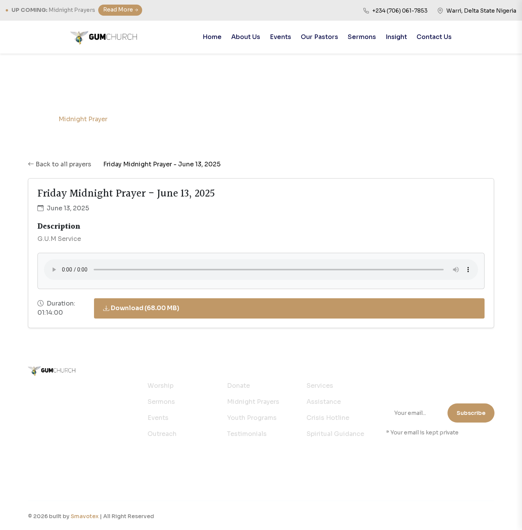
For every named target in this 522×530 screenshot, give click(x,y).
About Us (245, 37)
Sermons (362, 37)
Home (212, 37)
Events (280, 37)
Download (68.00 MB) (145, 308)
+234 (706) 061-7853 (70, 391)
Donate (238, 386)
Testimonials (247, 434)
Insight (396, 37)
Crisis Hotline (327, 418)
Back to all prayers (63, 164)
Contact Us (434, 37)
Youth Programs (252, 418)
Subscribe (471, 413)
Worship (160, 386)
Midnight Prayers (253, 402)
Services (319, 386)
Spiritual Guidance (335, 434)
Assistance (323, 402)
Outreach (162, 434)
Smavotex (85, 516)
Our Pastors (319, 37)
